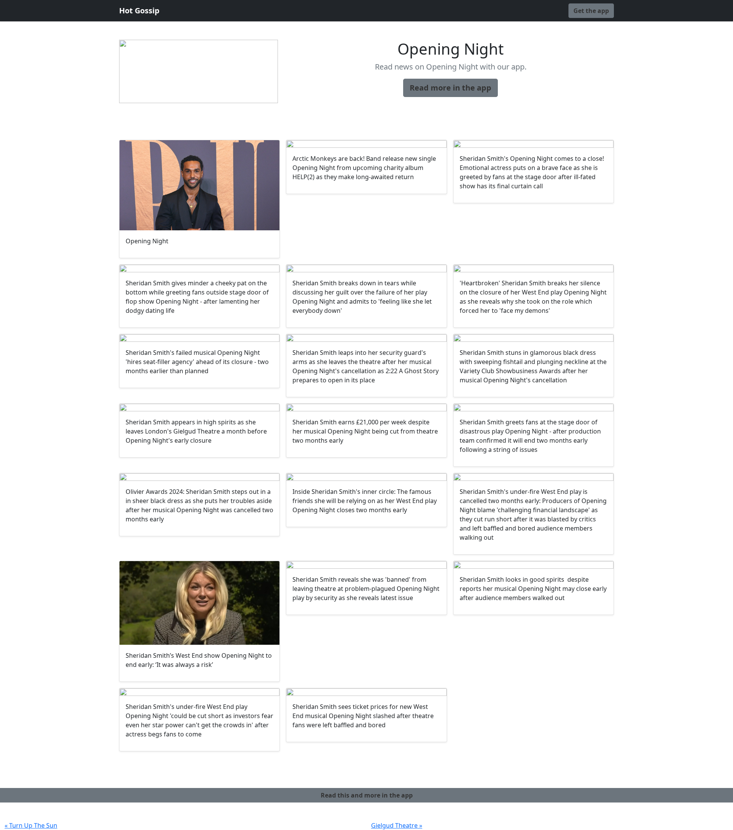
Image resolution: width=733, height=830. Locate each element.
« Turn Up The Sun (31, 825)
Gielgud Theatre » (396, 825)
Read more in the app (450, 88)
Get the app (591, 10)
